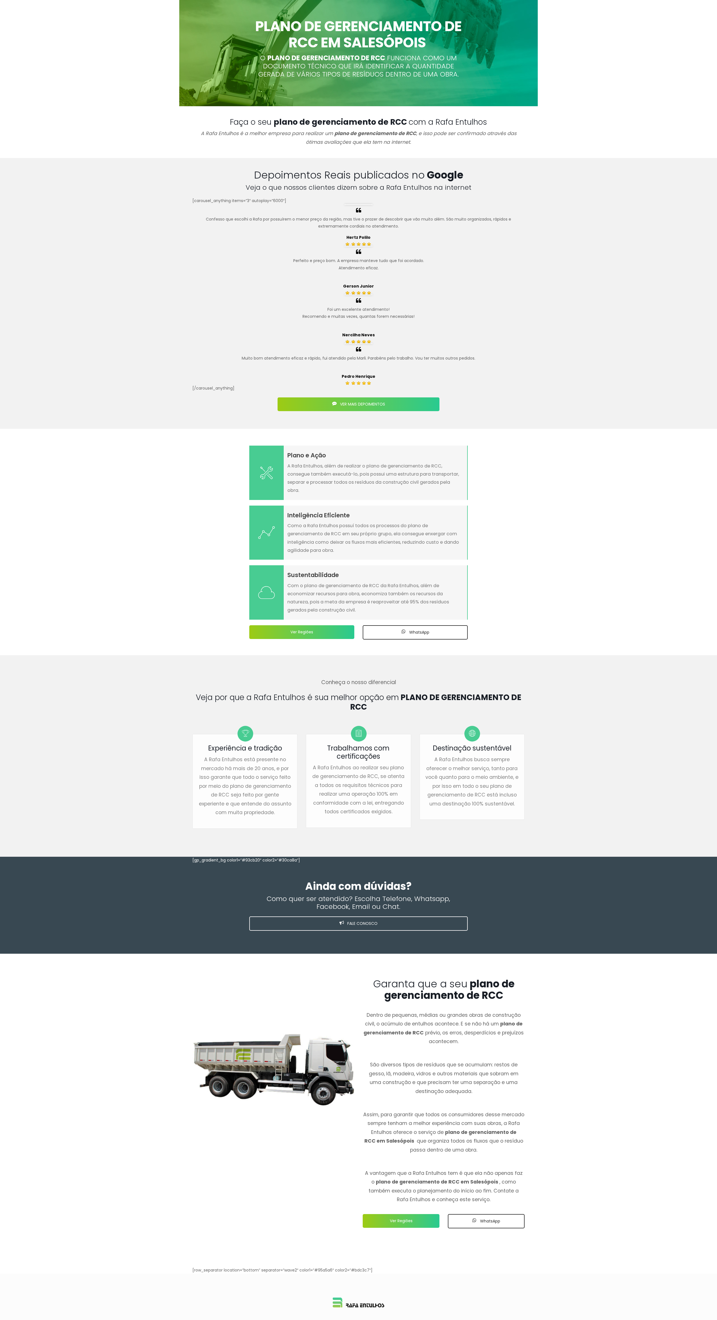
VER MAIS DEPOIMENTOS (362, 404)
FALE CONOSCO (362, 923)
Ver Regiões (301, 632)
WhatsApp (418, 632)
